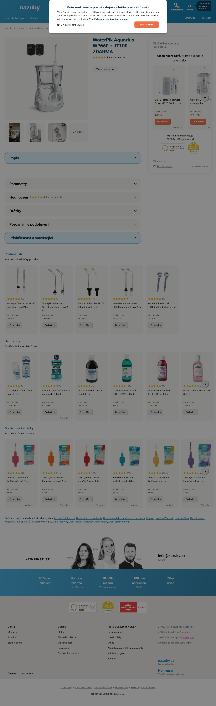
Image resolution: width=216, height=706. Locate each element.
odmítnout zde (65, 18)
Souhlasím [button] (146, 24)
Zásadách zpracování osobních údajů (108, 18)
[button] (70, 24)
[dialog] (108, 16)
